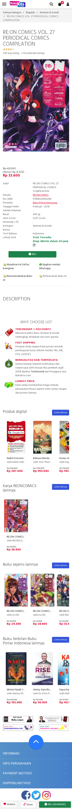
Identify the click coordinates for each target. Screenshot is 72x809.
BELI (33, 254)
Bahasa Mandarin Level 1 (46, 458)
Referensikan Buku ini (54, 276)
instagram (46, 795)
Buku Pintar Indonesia (45, 203)
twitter (36, 795)
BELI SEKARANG (56, 804)
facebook (26, 795)
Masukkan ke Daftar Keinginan (16, 266)
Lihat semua (60, 413)
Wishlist (10, 804)
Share (29, 804)
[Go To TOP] (36, 742)
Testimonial (37, 371)
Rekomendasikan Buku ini (17, 278)
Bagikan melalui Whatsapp (49, 266)
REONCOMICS (41, 195)
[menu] (4, 4)
